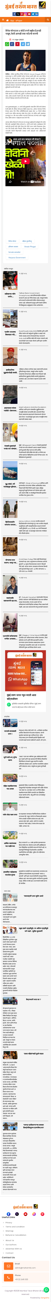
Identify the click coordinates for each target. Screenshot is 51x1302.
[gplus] (25, 14)
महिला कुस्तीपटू (27, 241)
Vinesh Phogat (30, 246)
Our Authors (11, 1244)
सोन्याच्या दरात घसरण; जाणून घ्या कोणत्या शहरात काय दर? (10, 561)
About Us (10, 1240)
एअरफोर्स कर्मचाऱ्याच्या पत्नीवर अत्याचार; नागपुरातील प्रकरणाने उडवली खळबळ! (10, 637)
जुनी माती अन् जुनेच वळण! (10, 758)
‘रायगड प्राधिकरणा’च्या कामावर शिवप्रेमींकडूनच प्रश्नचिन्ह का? (33, 1126)
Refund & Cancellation (16, 1235)
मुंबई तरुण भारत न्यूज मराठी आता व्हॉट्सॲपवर (21, 696)
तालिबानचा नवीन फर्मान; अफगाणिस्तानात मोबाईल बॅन (10, 295)
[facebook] (14, 14)
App (12, 20)
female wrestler (15, 252)
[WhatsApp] (7, 44)
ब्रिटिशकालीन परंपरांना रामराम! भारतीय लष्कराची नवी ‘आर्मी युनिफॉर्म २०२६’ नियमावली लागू (10, 523)
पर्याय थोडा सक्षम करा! (10, 814)
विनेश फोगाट (12, 241)
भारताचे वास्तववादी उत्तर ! (10, 732)
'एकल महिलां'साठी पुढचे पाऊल (33, 1053)
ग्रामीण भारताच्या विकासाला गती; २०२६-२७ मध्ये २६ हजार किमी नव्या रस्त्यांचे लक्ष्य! (10, 333)
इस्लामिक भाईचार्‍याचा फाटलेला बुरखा (10, 873)
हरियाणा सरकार (13, 246)
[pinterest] (22, 14)
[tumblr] (33, 14)
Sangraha (45, 1298)
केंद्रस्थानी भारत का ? (33, 999)
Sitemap (9, 1231)
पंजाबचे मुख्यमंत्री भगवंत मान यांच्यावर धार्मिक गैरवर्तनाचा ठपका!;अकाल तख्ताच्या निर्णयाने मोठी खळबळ (10, 447)
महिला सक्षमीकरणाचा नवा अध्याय (10, 787)
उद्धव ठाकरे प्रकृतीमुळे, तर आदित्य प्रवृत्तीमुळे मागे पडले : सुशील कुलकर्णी (33, 929)
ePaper (19, 20)
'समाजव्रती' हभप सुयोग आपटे (33, 896)
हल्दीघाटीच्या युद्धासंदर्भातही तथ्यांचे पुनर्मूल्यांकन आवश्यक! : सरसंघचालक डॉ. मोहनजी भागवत (10, 371)
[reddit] (36, 14)
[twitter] (18, 14)
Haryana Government (17, 257)
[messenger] (29, 14)
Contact (9, 1253)
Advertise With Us (14, 1248)
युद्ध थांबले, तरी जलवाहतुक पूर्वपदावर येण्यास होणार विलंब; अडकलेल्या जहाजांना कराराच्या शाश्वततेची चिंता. (10, 485)
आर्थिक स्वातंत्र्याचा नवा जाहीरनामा (10, 844)
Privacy (9, 1222)
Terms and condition (15, 1226)
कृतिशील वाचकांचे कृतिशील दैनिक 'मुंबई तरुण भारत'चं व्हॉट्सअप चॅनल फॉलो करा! (26, 705)
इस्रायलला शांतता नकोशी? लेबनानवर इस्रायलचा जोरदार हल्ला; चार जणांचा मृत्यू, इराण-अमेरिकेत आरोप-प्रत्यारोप (10, 409)
